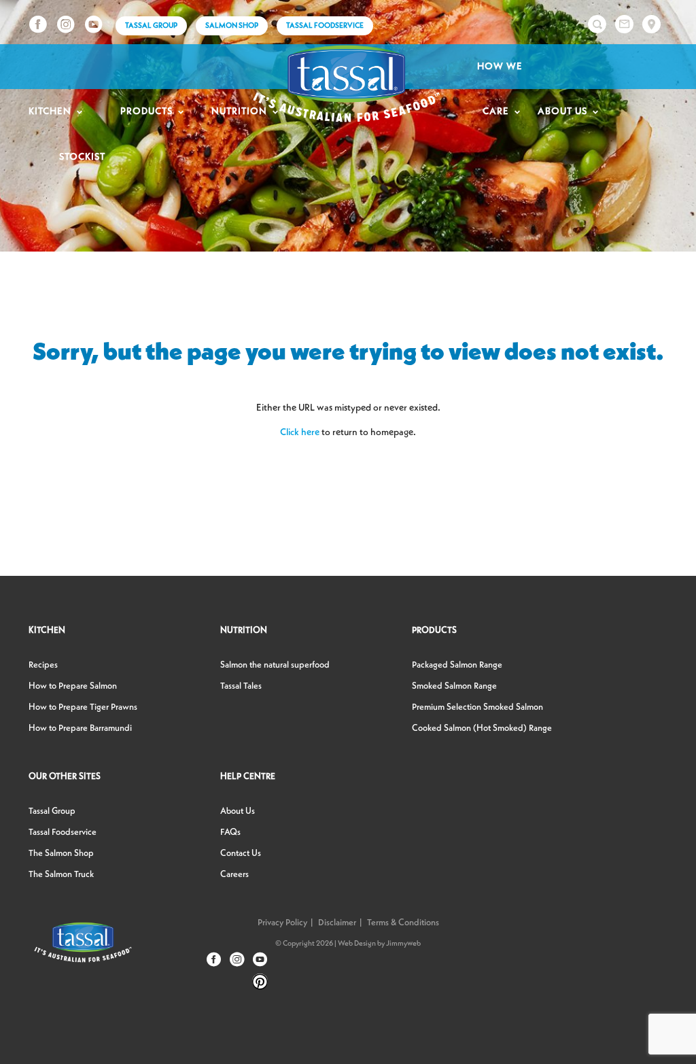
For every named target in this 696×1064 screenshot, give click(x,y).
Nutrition (243, 630)
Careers (234, 874)
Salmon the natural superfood (275, 665)
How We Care (500, 89)
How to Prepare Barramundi (80, 728)
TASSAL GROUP (151, 26)
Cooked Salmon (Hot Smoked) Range (482, 728)
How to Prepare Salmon (73, 686)
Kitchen (50, 111)
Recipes (43, 665)
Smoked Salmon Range (454, 686)
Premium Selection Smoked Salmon (477, 707)
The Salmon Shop (61, 853)
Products (146, 111)
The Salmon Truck (61, 874)
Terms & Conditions (403, 923)
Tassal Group (52, 811)
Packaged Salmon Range (457, 665)
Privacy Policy (282, 923)
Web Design (357, 944)
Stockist (82, 157)
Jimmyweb (403, 944)
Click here (299, 432)
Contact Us (240, 853)
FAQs (230, 832)
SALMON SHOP (231, 26)
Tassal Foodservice (325, 26)
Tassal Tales (241, 686)
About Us (562, 111)
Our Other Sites (65, 776)
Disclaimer (337, 923)
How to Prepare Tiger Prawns (83, 707)
